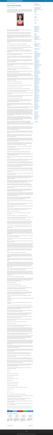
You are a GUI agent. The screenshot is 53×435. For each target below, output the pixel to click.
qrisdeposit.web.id (36, 31)
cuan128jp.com (36, 59)
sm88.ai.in (35, 103)
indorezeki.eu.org (36, 86)
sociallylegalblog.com (37, 54)
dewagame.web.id (36, 26)
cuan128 (35, 16)
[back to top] (51, 433)
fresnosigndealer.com (37, 8)
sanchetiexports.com (37, 43)
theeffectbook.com (36, 48)
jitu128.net (35, 58)
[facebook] (9, 411)
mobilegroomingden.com (37, 46)
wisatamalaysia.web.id (37, 78)
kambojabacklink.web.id (37, 39)
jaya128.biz (35, 52)
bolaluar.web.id (36, 27)
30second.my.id (36, 98)
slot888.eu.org (36, 99)
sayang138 (35, 10)
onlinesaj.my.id (36, 115)
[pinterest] (20, 411)
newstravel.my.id (36, 76)
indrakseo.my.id (36, 88)
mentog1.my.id (36, 117)
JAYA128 (35, 34)
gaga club (35, 41)
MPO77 (35, 11)
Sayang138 (35, 3)
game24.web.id (36, 38)
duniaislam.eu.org (36, 91)
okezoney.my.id (36, 108)
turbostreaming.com (37, 36)
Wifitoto (35, 12)
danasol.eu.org (36, 96)
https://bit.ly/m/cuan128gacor (38, 9)
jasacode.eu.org (36, 83)
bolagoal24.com (36, 62)
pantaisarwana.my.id (37, 82)
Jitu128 (35, 22)
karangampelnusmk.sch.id (38, 64)
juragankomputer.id (37, 61)
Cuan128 (35, 35)
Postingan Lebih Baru (10, 425)
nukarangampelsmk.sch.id (38, 65)
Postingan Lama (31, 425)
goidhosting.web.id (36, 90)
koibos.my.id (36, 74)
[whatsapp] (25, 411)
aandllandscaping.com (37, 5)
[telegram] (30, 411)
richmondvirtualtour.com (37, 53)
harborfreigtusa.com (37, 4)
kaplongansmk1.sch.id (37, 72)
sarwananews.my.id (37, 116)
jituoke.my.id (36, 77)
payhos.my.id (36, 109)
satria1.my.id (36, 113)
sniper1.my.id (36, 112)
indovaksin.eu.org (36, 63)
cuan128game (36, 101)
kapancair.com (36, 75)
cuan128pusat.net (36, 60)
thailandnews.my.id (37, 97)
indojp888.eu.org (36, 87)
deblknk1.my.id (36, 107)
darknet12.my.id (36, 111)
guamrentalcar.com (37, 49)
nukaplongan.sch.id (37, 73)
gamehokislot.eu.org (37, 89)
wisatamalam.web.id (37, 79)
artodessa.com (36, 45)
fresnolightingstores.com (37, 7)
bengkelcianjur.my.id (37, 95)
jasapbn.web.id (36, 85)
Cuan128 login (36, 20)
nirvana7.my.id (36, 114)
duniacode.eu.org (36, 67)
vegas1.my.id (36, 30)
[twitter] (15, 411)
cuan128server (36, 102)
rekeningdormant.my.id (37, 100)
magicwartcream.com (37, 44)
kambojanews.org (36, 66)
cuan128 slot (36, 121)
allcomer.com (36, 51)
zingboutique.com (36, 37)
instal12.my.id (36, 84)
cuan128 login (36, 14)
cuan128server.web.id (37, 70)
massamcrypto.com (37, 71)
